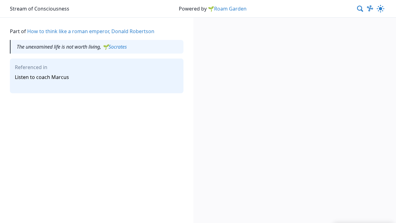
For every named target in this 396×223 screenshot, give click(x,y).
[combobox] (360, 8)
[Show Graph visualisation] (370, 8)
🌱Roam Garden (227, 8)
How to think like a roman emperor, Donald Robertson (90, 31)
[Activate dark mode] (380, 8)
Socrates (118, 46)
